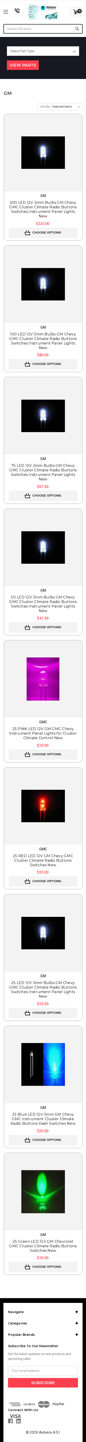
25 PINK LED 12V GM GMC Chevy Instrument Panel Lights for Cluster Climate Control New (43, 733)
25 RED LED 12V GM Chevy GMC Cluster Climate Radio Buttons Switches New (43, 860)
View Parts (23, 65)
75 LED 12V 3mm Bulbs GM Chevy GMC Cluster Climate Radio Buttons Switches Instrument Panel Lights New (43, 472)
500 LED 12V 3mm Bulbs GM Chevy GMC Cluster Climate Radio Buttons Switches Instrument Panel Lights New (43, 209)
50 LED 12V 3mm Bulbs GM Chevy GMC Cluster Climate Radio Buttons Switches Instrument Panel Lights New (43, 604)
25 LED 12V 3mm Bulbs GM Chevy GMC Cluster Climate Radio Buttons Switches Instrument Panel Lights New (43, 990)
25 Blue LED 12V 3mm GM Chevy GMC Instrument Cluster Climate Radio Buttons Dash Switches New (43, 1119)
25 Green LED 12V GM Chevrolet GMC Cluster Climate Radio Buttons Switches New (43, 1246)
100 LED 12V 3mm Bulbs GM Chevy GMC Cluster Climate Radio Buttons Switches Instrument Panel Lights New (43, 341)
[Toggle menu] (11, 11)
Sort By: (45, 106)
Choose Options (46, 232)
